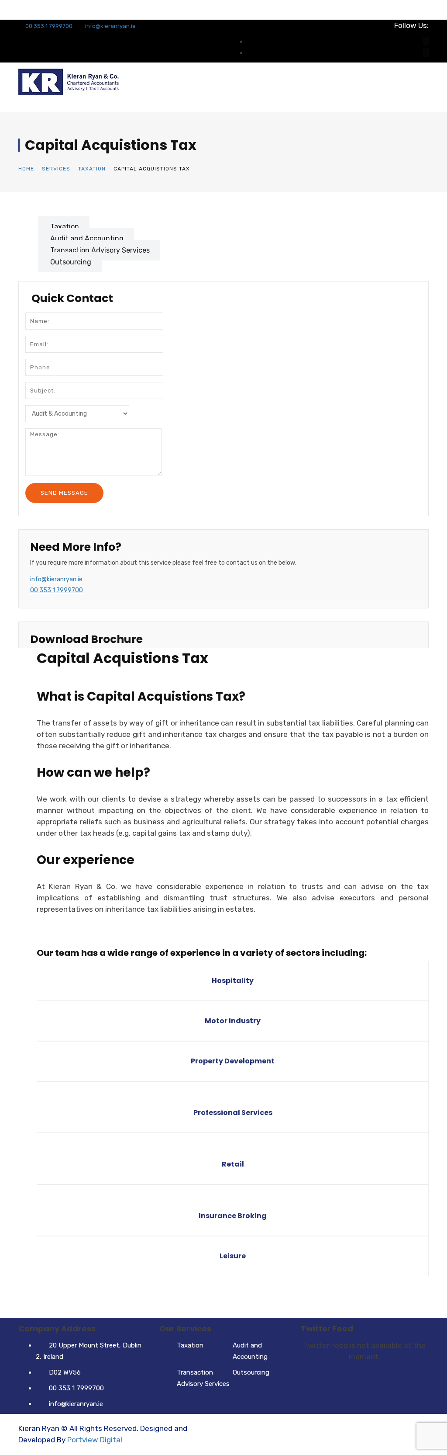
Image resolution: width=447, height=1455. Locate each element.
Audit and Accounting (87, 238)
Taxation (92, 169)
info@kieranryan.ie (110, 26)
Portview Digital (94, 1439)
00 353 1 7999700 (48, 26)
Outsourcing (70, 262)
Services (56, 169)
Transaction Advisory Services (100, 250)
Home (26, 169)
